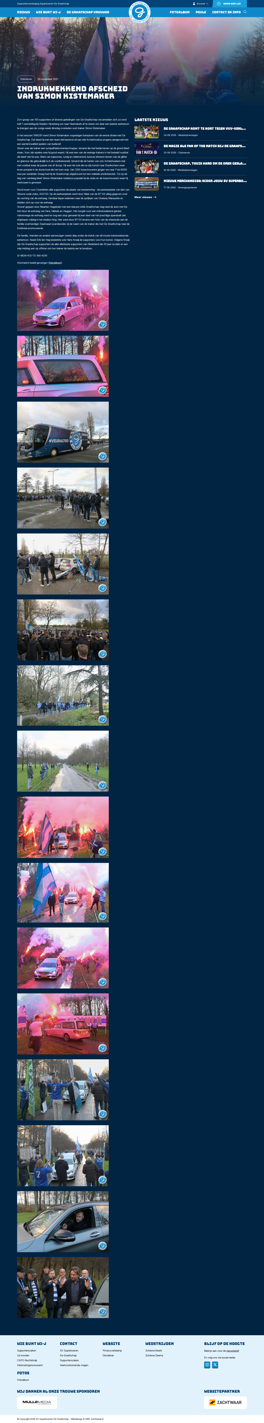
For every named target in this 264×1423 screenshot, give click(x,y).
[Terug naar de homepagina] (140, 12)
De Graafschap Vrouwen (88, 12)
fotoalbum (55, 262)
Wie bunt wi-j (48, 12)
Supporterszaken (26, 1350)
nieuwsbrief (232, 1350)
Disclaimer (108, 1355)
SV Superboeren (69, 1350)
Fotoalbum (180, 12)
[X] (215, 1365)
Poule (201, 12)
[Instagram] (207, 1365)
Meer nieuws (143, 197)
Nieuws (23, 12)
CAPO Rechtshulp (27, 1360)
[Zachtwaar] (225, 1402)
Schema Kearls (153, 1350)
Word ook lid (232, 3)
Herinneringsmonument (30, 1365)
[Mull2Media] (37, 1402)
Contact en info (226, 12)
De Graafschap (68, 1355)
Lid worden (23, 1355)
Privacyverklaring (112, 1350)
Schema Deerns (154, 1355)
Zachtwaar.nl (97, 1419)
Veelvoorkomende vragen (74, 1365)
